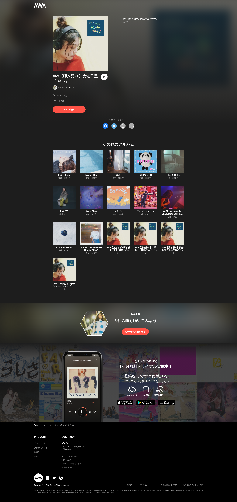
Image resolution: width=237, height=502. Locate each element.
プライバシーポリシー (147, 485)
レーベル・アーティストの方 (72, 463)
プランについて (40, 447)
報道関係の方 (66, 460)
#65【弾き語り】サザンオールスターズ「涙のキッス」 (64, 286)
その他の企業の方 (68, 467)
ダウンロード (40, 443)
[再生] (104, 77)
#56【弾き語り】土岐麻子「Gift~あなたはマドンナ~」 (146, 250)
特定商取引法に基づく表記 (193, 485)
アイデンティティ (145, 211)
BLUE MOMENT (64, 247)
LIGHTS (64, 211)
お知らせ (38, 452)
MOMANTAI (146, 175)
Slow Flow (91, 211)
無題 (118, 175)
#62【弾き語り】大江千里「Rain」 (140, 18)
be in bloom (64, 175)
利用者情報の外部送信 (169, 485)
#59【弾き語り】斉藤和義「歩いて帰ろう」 (173, 249)
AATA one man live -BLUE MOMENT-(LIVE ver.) (173, 214)
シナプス (118, 211)
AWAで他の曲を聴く (135, 331)
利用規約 (130, 485)
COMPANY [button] (68, 436)
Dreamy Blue (91, 175)
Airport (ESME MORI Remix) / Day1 (91, 249)
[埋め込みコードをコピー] (131, 126)
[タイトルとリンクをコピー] (123, 126)
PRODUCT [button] (40, 436)
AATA (71, 87)
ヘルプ (37, 456)
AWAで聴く (69, 109)
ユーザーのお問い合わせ (70, 456)
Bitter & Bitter (173, 175)
